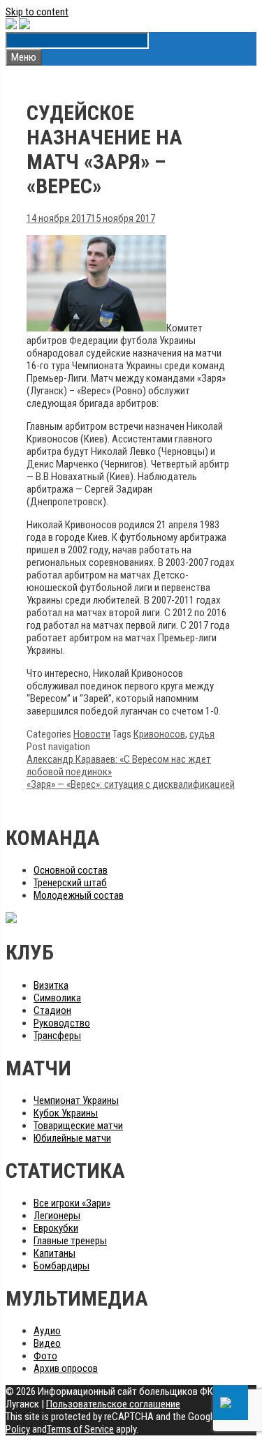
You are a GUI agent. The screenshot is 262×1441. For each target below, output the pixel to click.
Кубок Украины (66, 1113)
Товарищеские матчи (78, 1125)
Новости (91, 734)
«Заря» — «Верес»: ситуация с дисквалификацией (131, 784)
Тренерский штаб (70, 882)
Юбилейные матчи (72, 1138)
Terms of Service (80, 1429)
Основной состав (71, 870)
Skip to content (37, 12)
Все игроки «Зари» (72, 1203)
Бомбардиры (61, 1266)
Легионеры (57, 1215)
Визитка (51, 985)
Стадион (52, 1010)
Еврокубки (56, 1228)
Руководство (62, 1023)
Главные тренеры (70, 1240)
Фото (45, 1356)
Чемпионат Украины (76, 1100)
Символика (57, 998)
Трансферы (57, 1035)
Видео (47, 1343)
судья (201, 734)
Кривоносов (159, 734)
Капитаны (54, 1253)
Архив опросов (66, 1368)
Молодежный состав (79, 895)
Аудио (47, 1330)
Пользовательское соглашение (113, 1404)
